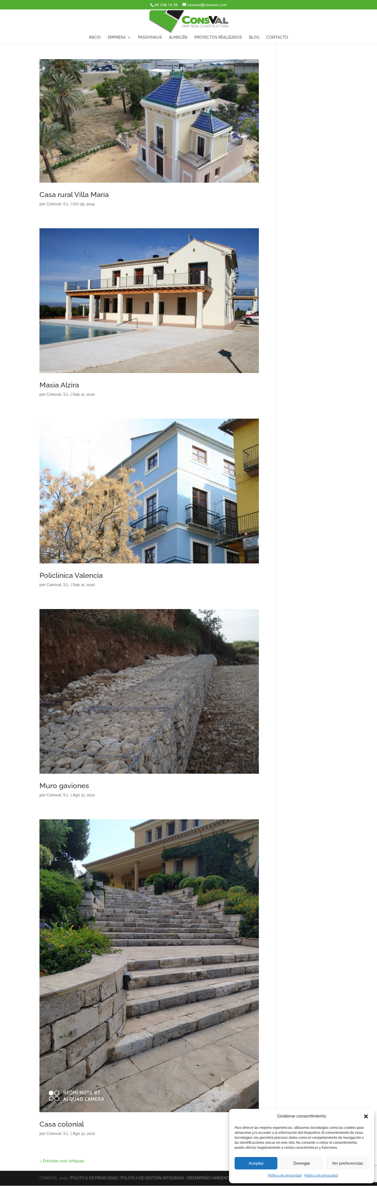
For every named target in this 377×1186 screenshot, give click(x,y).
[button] (366, 1116)
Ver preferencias (347, 1163)
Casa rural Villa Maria (74, 194)
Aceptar (256, 1163)
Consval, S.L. (58, 204)
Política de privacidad (285, 1175)
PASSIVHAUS (150, 37)
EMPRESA (117, 37)
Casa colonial (61, 1124)
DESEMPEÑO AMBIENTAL (210, 1178)
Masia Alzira (59, 385)
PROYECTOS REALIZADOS (218, 37)
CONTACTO (277, 37)
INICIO (95, 37)
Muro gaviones (64, 785)
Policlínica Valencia (71, 575)
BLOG (254, 37)
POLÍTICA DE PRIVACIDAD (93, 1178)
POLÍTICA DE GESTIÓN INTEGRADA (152, 1178)
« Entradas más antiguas (61, 1161)
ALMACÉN (178, 37)
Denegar (301, 1163)
